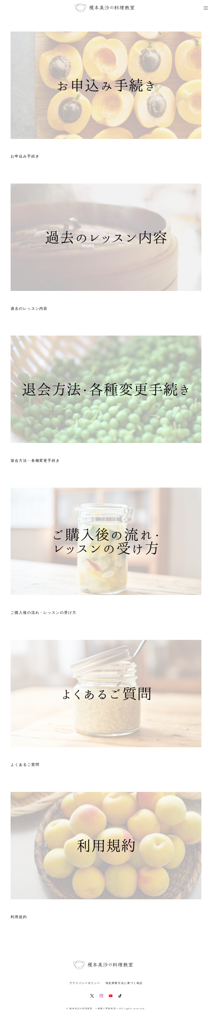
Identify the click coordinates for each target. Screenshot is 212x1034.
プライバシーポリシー (84, 983)
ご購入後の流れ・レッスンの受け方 (44, 613)
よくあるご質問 (25, 765)
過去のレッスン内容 (29, 309)
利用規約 (19, 917)
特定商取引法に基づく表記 (124, 983)
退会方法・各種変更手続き (35, 461)
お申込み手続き (25, 156)
